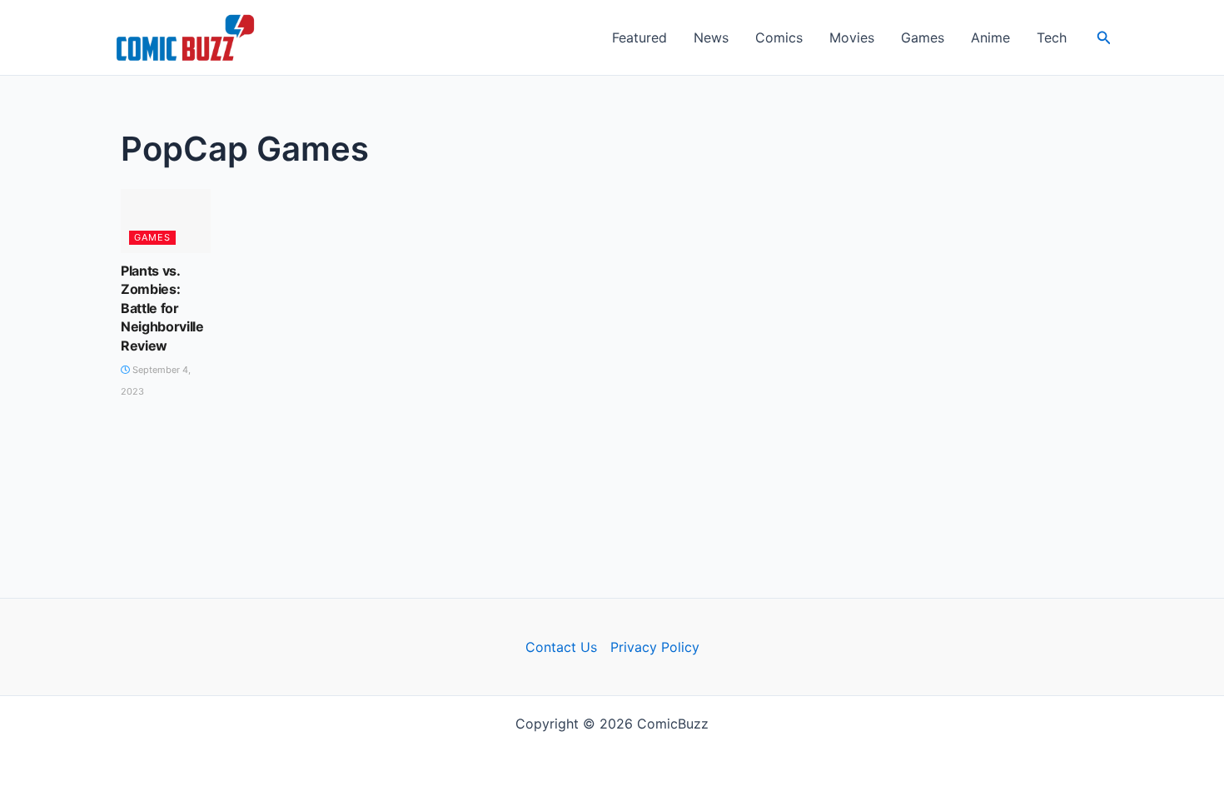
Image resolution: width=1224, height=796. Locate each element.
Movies (851, 37)
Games (922, 37)
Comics (779, 37)
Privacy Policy (654, 647)
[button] (1104, 37)
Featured (639, 37)
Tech (1052, 37)
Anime (990, 37)
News (711, 37)
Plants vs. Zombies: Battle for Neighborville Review (162, 308)
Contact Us (561, 647)
